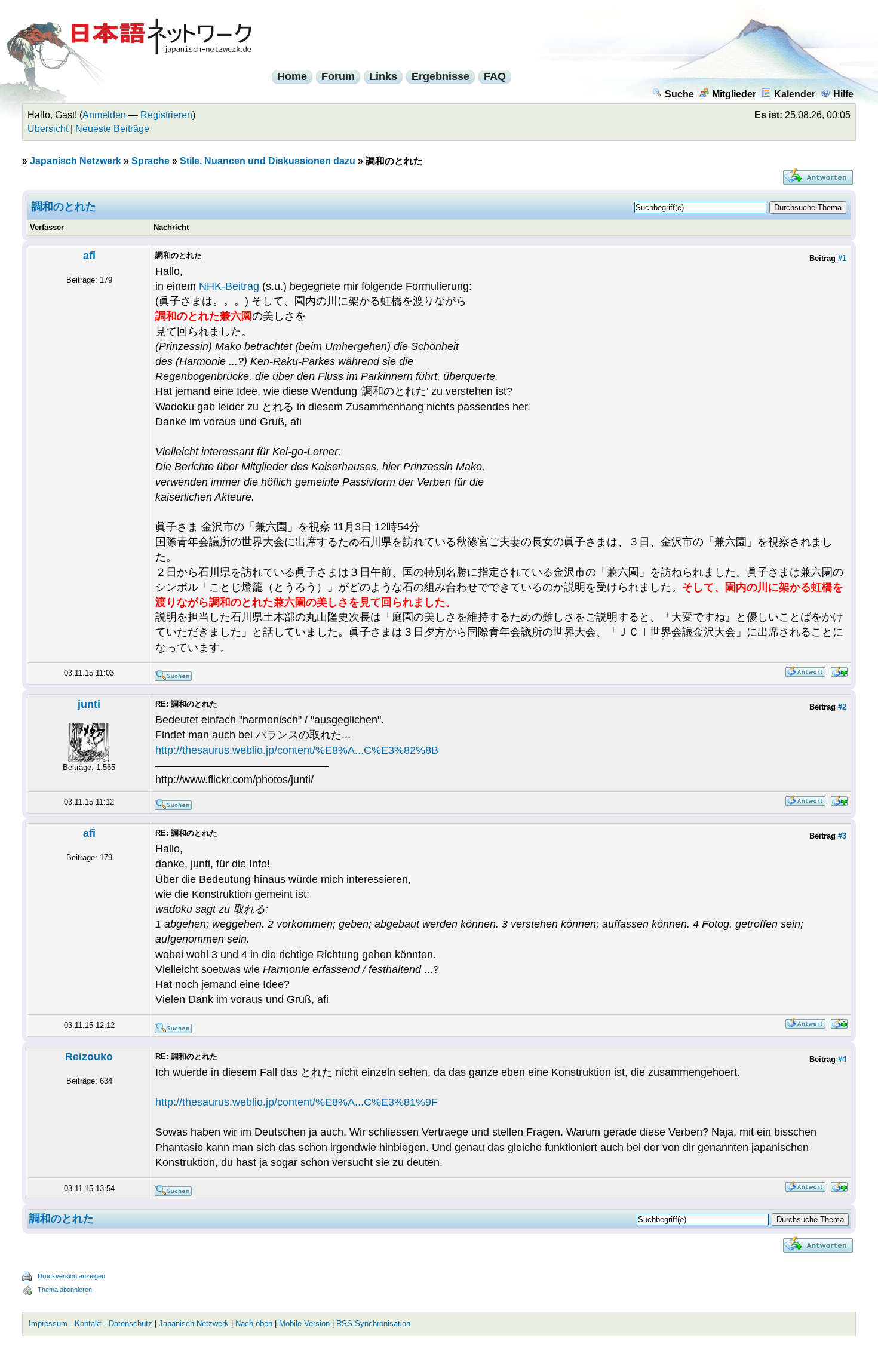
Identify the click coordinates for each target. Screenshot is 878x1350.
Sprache (150, 161)
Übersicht (47, 129)
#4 (842, 1059)
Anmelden (104, 115)
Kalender (794, 94)
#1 (842, 258)
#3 (842, 836)
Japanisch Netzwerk (75, 161)
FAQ (495, 76)
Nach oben (253, 1323)
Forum (338, 76)
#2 (842, 706)
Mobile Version (304, 1323)
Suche (679, 94)
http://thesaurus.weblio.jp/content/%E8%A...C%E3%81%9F (296, 1102)
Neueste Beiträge (112, 129)
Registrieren (166, 115)
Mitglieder (734, 94)
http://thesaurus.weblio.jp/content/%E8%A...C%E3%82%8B (296, 750)
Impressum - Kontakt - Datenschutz (90, 1323)
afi (89, 256)
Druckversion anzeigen (71, 1276)
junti (89, 704)
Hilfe (843, 94)
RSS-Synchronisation (373, 1323)
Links (383, 76)
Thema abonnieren (65, 1289)
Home (292, 76)
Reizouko (89, 1057)
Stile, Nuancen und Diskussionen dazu (267, 161)
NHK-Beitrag (229, 286)
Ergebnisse (440, 76)
